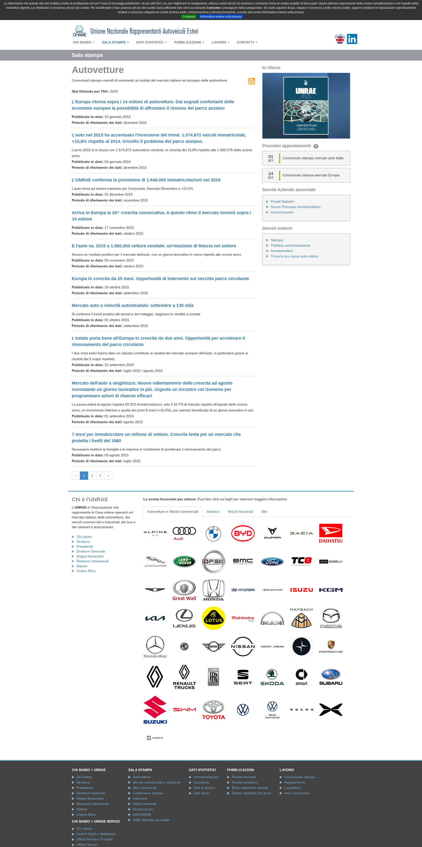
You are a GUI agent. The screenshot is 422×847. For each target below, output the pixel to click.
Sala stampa (114, 42)
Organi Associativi (90, 556)
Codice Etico (86, 571)
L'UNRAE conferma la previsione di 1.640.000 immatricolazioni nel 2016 (146, 180)
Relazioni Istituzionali (92, 561)
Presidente (84, 546)
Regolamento (294, 782)
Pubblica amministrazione (290, 245)
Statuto (81, 566)
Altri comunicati (144, 788)
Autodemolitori (282, 251)
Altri (264, 511)
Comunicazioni (282, 212)
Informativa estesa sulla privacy (221, 16)
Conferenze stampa (148, 793)
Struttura (83, 542)
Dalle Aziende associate (151, 820)
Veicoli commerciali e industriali (157, 782)
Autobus (213, 511)
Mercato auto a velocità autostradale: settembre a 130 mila (133, 305)
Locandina (292, 788)
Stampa (277, 240)
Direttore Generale (90, 551)
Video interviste (145, 804)
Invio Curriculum (296, 793)
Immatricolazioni (206, 777)
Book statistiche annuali (250, 788)
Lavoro (219, 42)
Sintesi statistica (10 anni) (251, 793)
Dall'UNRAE (142, 814)
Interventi (140, 798)
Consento (188, 16)
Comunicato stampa (299, 777)
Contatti (246, 42)
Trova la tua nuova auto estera (294, 256)
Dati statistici (150, 42)
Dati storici (202, 793)
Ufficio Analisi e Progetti (94, 839)
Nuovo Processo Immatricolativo (296, 207)
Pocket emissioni (245, 782)
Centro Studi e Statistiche (96, 834)
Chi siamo (82, 42)
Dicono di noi (143, 809)
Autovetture (142, 777)
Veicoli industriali (240, 511)
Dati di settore (204, 788)
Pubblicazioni (188, 42)
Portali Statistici (282, 201)
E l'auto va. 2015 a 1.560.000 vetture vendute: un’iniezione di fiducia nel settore (154, 245)
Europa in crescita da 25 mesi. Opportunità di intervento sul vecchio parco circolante (160, 278)
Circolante (201, 782)
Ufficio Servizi (86, 845)
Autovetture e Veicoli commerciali (172, 511)
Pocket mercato (244, 777)
